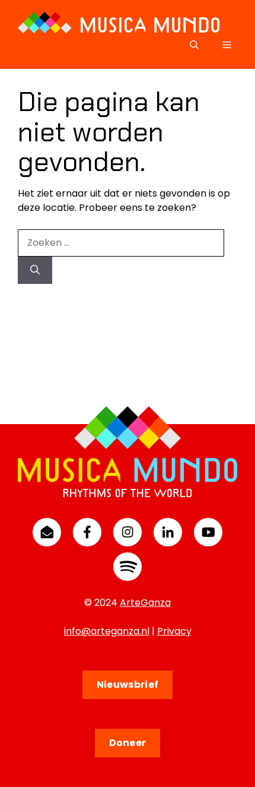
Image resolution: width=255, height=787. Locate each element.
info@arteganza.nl (106, 631)
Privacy (174, 631)
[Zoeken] (35, 270)
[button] (194, 45)
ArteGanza (145, 602)
